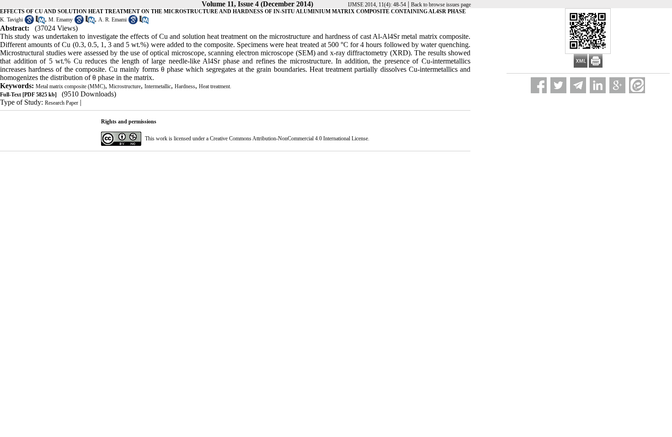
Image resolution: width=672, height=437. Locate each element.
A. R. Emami (112, 19)
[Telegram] (578, 85)
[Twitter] (558, 85)
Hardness (185, 86)
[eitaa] (637, 85)
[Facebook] (539, 85)
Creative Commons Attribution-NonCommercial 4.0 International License (289, 138)
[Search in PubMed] (40, 22)
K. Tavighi (11, 19)
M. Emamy (60, 19)
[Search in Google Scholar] (29, 22)
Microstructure (125, 86)
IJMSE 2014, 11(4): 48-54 (377, 4)
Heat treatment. (215, 86)
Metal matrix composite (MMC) (70, 86)
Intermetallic (157, 86)
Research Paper (61, 103)
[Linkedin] (598, 85)
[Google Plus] (617, 85)
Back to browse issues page (441, 4)
